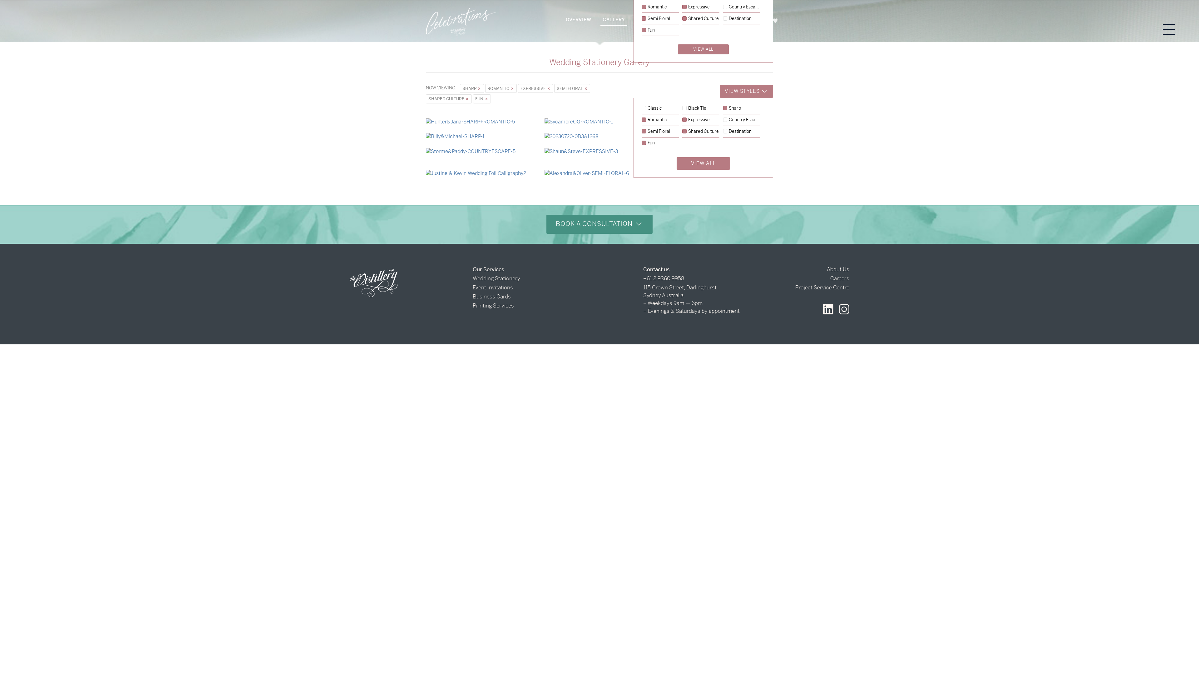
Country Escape (744, 120)
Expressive (534, 88)
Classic (655, 108)
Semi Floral (570, 88)
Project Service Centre (822, 287)
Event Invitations (493, 287)
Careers (839, 278)
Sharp (469, 88)
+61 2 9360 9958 (663, 278)
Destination (740, 131)
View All (703, 163)
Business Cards (492, 296)
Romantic (498, 88)
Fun (479, 99)
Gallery (614, 19)
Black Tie (697, 108)
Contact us (656, 269)
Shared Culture (446, 99)
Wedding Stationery (496, 278)
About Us (838, 269)
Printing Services (493, 305)
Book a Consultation (595, 224)
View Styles (743, 91)
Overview (578, 19)
